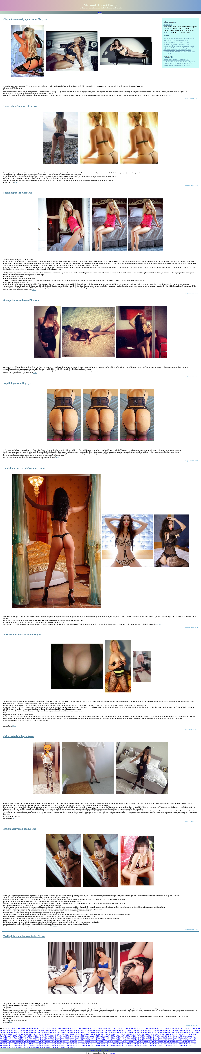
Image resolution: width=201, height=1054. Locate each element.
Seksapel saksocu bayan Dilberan (21, 300)
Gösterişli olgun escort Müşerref (20, 106)
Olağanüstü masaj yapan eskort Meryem (25, 19)
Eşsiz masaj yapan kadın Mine (19, 828)
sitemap (112, 1053)
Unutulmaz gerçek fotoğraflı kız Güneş (24, 468)
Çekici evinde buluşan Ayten (18, 736)
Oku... (170, 95)
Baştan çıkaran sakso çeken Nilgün (22, 634)
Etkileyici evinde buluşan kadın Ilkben (24, 936)
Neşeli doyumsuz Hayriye (17, 383)
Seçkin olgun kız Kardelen (17, 192)
